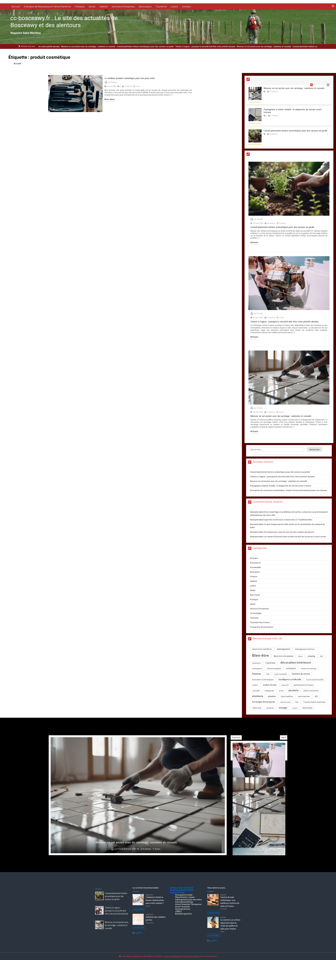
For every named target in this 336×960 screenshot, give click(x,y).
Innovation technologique (263, 680)
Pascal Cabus (118, 849)
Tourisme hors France (260, 622)
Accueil (15, 6)
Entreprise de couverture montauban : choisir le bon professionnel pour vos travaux (288, 490)
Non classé (255, 595)
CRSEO (190, 890)
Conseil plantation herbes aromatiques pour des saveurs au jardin (79, 46)
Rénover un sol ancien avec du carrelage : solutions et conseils (198, 46)
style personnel (285, 702)
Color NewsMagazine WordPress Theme (181, 956)
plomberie (257, 696)
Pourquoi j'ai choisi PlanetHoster (183, 896)
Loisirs (174, 6)
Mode (252, 590)
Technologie (256, 613)
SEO (316, 696)
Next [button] (283, 737)
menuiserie (285, 685)
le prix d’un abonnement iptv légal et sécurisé (136, 842)
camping (311, 656)
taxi (296, 702)
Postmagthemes (210, 956)
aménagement (283, 649)
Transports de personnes (261, 627)
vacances (270, 708)
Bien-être (260, 655)
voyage (283, 707)
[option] (79, 46)
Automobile (255, 567)
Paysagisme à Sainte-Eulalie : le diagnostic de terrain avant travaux (280, 485)
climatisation (256, 663)
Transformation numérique (314, 702)
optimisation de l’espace (303, 685)
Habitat (103, 6)
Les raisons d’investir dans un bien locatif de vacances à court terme (295, 536)
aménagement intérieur (305, 649)
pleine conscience (311, 691)
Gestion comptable (280, 674)
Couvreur (270, 662)
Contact (186, 6)
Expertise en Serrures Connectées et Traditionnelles (288, 519)
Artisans (254, 242)
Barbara (114, 82)
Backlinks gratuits (178, 890)
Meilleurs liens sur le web (181, 887)
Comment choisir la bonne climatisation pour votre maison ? (155, 900)
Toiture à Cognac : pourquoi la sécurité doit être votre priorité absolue (140, 46)
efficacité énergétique (274, 668)
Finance (253, 576)
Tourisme (161, 6)
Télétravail (256, 708)
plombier (272, 696)
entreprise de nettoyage (308, 668)
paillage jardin (269, 690)
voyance (295, 708)
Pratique (80, 6)
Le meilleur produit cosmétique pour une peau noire (129, 78)
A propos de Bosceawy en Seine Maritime (47, 6)
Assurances (255, 563)
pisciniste (293, 690)
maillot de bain (270, 685)
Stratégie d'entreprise (263, 701)
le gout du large (177, 892)
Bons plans (145, 6)
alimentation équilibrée (262, 649)
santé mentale (304, 696)
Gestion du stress (301, 673)
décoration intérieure (295, 662)
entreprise (291, 668)
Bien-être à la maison (283, 656)
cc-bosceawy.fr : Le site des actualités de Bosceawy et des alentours (64, 22)
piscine (281, 690)
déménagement (257, 668)
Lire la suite (139, 910)
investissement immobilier (315, 679)
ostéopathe (256, 690)
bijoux (300, 656)
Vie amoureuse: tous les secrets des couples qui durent (289, 532)
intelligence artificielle (290, 679)
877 (139, 933)
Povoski (260, 219)
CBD (321, 656)
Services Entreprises (123, 6)
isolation (255, 685)
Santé (92, 6)
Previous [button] (236, 737)
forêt (267, 674)
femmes (256, 673)
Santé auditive (287, 696)
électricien (307, 708)
